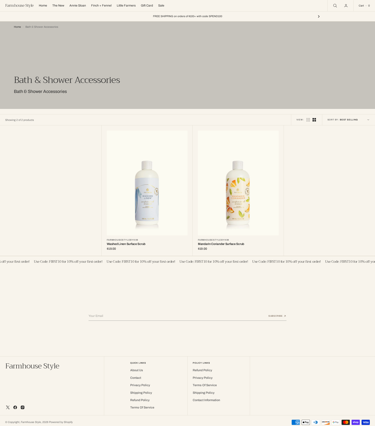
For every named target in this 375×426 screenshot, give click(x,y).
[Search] (335, 5)
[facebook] (15, 407)
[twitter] (7, 407)
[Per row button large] (308, 119)
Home (17, 26)
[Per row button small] (314, 119)
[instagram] (22, 407)
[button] (346, 5)
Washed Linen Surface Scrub (126, 244)
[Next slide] (318, 16)
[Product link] (147, 183)
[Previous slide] (56, 16)
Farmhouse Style (31, 422)
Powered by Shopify (61, 422)
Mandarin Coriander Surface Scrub (221, 244)
